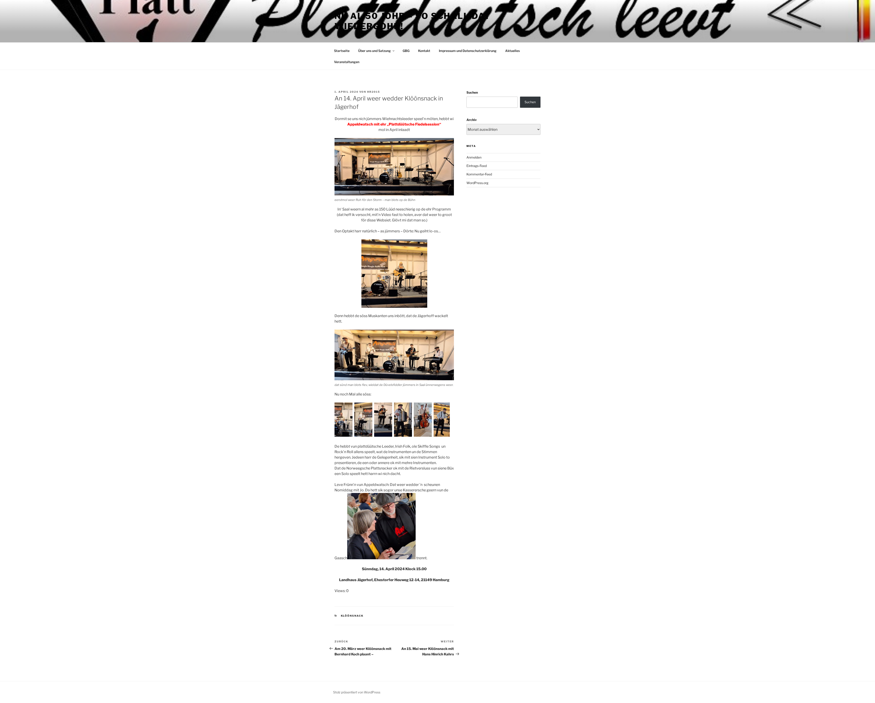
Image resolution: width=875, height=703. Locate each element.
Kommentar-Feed (479, 174)
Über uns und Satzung (374, 51)
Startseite (342, 51)
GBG (406, 51)
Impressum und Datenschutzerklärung (468, 51)
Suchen (472, 92)
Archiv (471, 120)
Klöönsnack (352, 615)
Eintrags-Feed (476, 166)
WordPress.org (477, 183)
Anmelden (473, 157)
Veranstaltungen (346, 62)
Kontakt (424, 51)
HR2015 (373, 91)
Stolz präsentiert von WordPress (356, 692)
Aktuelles (512, 51)
